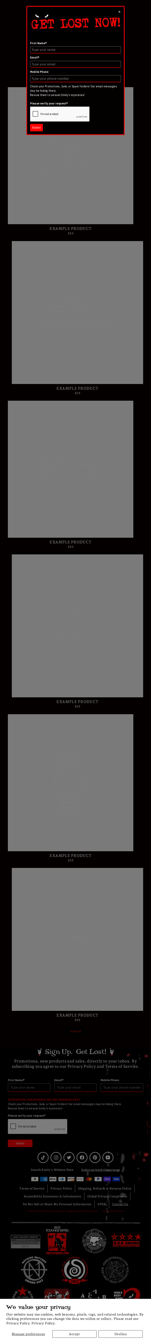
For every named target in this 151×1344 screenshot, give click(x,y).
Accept (74, 1334)
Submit (36, 127)
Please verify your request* (49, 103)
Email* (35, 57)
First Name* (38, 43)
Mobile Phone (39, 72)
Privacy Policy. (43, 1323)
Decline (120, 1334)
